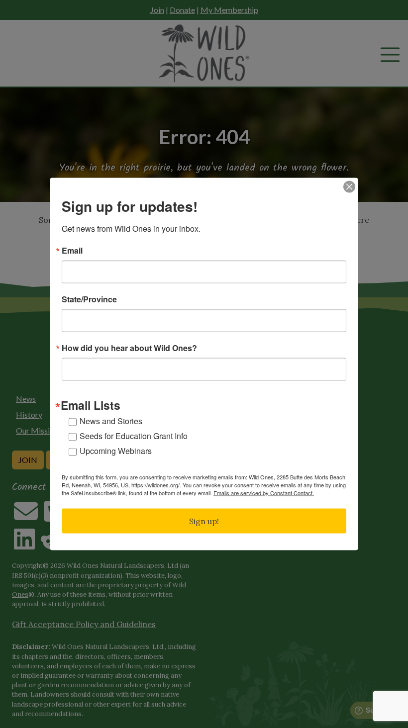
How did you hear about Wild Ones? (129, 348)
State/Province (89, 299)
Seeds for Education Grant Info (134, 435)
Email (72, 251)
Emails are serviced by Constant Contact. (263, 492)
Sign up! (204, 521)
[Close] (349, 187)
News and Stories (111, 420)
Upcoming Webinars (116, 450)
